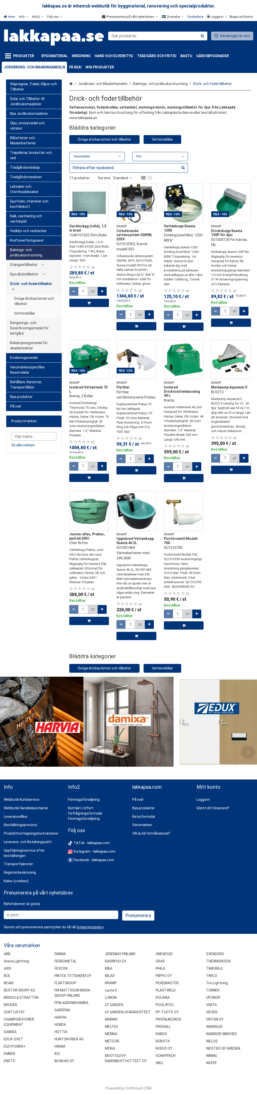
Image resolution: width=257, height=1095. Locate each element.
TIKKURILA (214, 968)
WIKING (211, 1056)
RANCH (161, 1034)
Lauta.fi (111, 990)
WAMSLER (214, 1027)
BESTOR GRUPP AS (19, 990)
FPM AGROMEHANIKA (71, 1003)
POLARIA (163, 998)
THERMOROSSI (218, 961)
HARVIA (60, 1017)
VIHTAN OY (215, 1019)
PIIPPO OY (164, 976)
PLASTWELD (166, 990)
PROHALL (163, 1027)
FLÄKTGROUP (65, 983)
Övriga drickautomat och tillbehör (104, 139)
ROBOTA (163, 1041)
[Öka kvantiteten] (102, 291)
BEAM (8, 983)
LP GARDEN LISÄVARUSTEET (128, 1012)
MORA (110, 1048)
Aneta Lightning (16, 961)
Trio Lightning (217, 983)
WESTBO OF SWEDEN (223, 1048)
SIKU (159, 1063)
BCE (7, 976)
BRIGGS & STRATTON (21, 998)
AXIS (7, 968)
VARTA (211, 1005)
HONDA (60, 1025)
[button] (90, 927)
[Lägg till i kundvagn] (89, 303)
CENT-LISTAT (14, 1012)
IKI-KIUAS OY (64, 1061)
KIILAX (110, 976)
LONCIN (111, 998)
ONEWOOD (164, 954)
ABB (7, 954)
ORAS (160, 961)
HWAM (59, 1046)
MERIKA (111, 1034)
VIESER (212, 1012)
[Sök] (202, 36)
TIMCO (211, 976)
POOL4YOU (165, 1005)
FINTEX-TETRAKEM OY (72, 976)
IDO (57, 1054)
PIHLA (160, 968)
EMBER (9, 1054)
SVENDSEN (215, 954)
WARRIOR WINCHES (221, 1034)
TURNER (213, 990)
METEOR (112, 1041)
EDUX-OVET (13, 1039)
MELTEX (111, 1027)
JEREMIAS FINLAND (120, 954)
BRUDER (10, 1005)
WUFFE (211, 1063)
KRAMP (111, 983)
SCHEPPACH (165, 1056)
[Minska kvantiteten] (73, 291)
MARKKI (111, 1019)
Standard (120, 178)
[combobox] (157, 36)
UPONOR (213, 998)
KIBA (108, 968)
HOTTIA (60, 1032)
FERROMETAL (65, 961)
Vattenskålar (162, 139)
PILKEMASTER (167, 983)
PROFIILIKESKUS (168, 1019)
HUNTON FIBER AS (69, 1039)
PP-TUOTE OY (167, 1012)
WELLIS (212, 1041)
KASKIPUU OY (115, 961)
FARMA (60, 954)
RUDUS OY (164, 1048)
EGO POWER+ (15, 1046)
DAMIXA (10, 1032)
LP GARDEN (114, 1005)
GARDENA (62, 1010)
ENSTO (9, 1061)
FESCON (61, 968)
